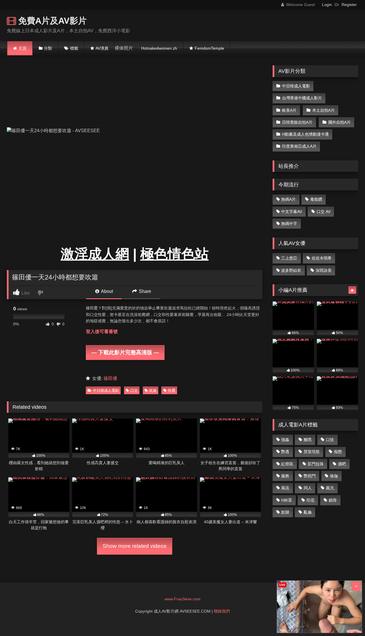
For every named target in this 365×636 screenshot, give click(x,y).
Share (144, 291)
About (106, 291)
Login (327, 4)
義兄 (330, 488)
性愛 (171, 390)
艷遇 (285, 451)
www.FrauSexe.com (182, 599)
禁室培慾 (312, 451)
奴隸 (285, 512)
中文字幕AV (291, 211)
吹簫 (153, 390)
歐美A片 (289, 110)
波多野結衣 (291, 270)
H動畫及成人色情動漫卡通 (305, 134)
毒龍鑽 (316, 199)
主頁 (23, 48)
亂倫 (308, 512)
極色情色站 (174, 253)
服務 (285, 476)
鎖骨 (333, 500)
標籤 (74, 48)
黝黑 (308, 439)
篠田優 (110, 378)
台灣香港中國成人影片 (302, 98)
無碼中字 (289, 223)
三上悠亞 (289, 258)
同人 (308, 488)
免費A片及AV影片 (51, 20)
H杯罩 (286, 500)
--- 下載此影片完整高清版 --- (125, 353)
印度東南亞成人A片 (299, 146)
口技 (330, 439)
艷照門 (310, 476)
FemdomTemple (209, 48)
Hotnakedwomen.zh (159, 48)
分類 (48, 48)
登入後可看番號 (102, 331)
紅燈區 (287, 464)
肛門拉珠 (316, 464)
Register (349, 4)
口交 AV (323, 211)
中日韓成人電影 (106, 390)
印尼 (311, 500)
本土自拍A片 (323, 110)
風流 (285, 488)
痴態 (338, 451)
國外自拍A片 (339, 122)
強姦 (285, 439)
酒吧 (342, 464)
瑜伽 (334, 476)
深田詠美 (324, 270)
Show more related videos (135, 546)
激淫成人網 (95, 253)
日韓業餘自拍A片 (297, 122)
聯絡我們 (222, 611)
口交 (134, 390)
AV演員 (102, 48)
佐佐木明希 (322, 258)
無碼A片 (288, 199)
